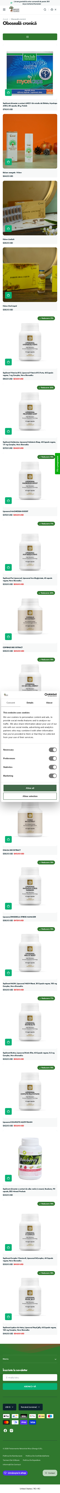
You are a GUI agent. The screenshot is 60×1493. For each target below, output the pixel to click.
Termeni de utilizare (11, 1460)
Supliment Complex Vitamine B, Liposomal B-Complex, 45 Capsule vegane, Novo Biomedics (28, 1259)
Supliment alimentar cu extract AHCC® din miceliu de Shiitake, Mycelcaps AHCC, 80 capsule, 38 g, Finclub (30, 104)
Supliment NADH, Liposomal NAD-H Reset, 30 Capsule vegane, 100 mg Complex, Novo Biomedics (30, 984)
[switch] (53, 758)
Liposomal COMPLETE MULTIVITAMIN (17, 1122)
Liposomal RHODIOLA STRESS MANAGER (19, 917)
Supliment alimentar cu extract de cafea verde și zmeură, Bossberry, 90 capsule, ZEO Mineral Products (29, 1190)
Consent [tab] (11, 702)
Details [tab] (30, 702)
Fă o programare (57, 463)
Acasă (5, 19)
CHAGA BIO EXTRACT (12, 850)
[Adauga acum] (8, 92)
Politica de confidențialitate (37, 1456)
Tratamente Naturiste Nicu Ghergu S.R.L (25, 1448)
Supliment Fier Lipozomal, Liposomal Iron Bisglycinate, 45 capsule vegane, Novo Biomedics (27, 579)
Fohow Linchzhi (8, 239)
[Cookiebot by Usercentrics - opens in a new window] (44, 695)
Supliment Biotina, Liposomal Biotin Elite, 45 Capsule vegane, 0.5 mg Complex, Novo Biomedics (28, 1054)
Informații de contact (12, 1464)
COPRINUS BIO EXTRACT (12, 647)
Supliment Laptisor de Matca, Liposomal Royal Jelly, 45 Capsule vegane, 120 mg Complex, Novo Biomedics (29, 1328)
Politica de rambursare (12, 1456)
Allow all (30, 788)
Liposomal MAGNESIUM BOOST (15, 511)
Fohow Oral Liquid (10, 306)
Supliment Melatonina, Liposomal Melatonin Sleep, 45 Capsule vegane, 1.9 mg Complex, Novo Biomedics (29, 443)
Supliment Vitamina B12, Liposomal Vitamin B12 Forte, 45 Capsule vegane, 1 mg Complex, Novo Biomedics (28, 374)
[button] (4, 9)
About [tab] (49, 702)
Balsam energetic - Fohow (12, 172)
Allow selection (30, 796)
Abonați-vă (30, 1386)
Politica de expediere (31, 1460)
